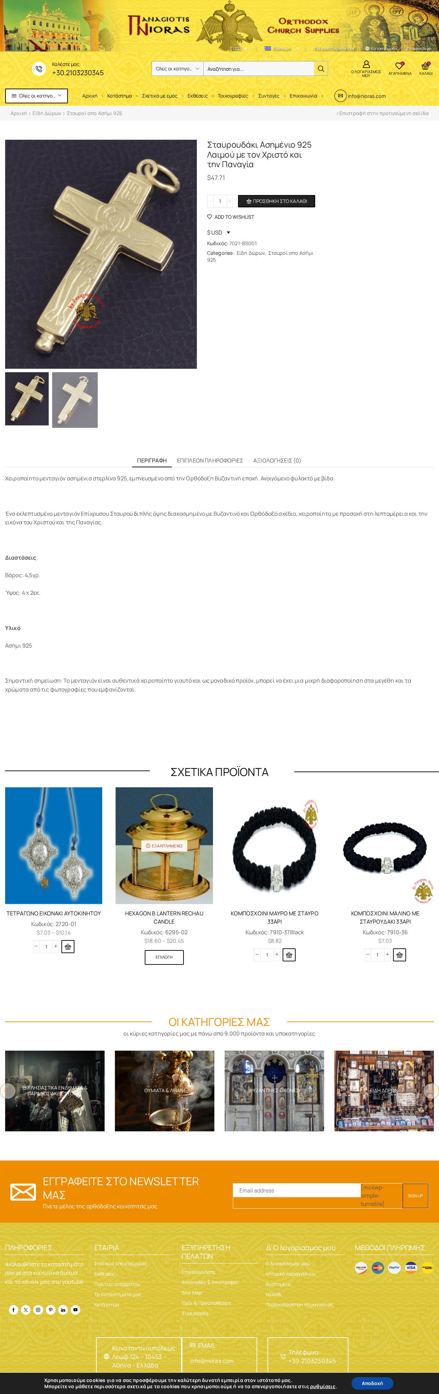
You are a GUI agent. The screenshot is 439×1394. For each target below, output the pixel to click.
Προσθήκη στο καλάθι (280, 201)
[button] (289, 954)
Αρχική (89, 95)
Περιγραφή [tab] (151, 460)
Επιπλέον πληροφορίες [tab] (210, 460)
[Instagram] (38, 1310)
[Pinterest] (51, 1310)
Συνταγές (269, 95)
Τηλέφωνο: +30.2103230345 (312, 1356)
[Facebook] (13, 1310)
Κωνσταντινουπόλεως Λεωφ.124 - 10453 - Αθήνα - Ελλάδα (144, 1356)
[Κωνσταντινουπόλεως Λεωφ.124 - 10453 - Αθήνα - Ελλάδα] (106, 1356)
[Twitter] (26, 1310)
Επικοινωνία (303, 95)
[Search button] (321, 69)
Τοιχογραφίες (233, 95)
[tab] (151, 461)
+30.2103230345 (78, 72)
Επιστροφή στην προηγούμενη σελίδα (384, 113)
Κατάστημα (119, 95)
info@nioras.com (366, 96)
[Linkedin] (63, 1310)
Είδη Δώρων (47, 113)
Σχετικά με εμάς (160, 95)
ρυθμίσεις (322, 1386)
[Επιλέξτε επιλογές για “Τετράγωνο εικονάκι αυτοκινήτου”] (67, 946)
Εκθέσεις (198, 95)
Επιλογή (164, 957)
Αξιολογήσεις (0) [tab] (277, 460)
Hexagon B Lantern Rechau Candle (164, 917)
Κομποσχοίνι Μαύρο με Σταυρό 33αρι (274, 917)
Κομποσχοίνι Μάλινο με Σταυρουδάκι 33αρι (385, 917)
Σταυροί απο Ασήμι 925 (94, 113)
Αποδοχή (372, 1383)
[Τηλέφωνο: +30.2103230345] (283, 1356)
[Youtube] (75, 1310)
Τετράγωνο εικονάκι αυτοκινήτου (54, 913)
